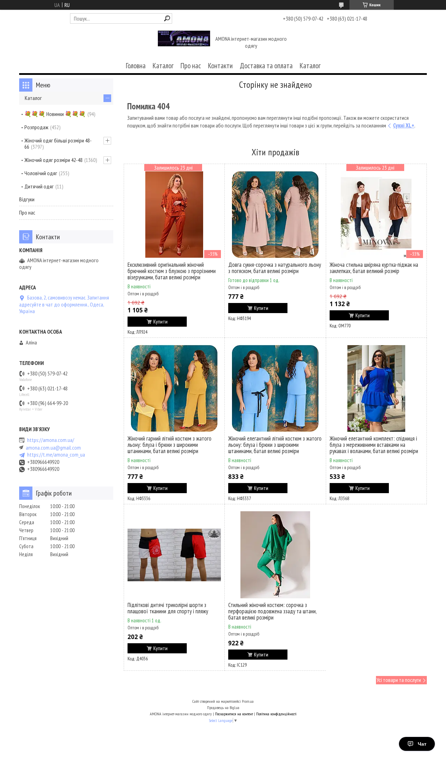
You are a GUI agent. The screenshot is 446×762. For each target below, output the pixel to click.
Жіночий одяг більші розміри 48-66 (58, 143)
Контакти (220, 65)
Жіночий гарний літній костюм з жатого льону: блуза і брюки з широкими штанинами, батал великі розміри (170, 444)
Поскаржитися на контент (234, 713)
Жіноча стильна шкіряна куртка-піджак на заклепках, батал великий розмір (374, 268)
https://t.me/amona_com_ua (56, 454)
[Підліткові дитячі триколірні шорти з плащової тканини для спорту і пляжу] (174, 554)
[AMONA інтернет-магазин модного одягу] (184, 43)
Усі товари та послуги (399, 679)
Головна (136, 65)
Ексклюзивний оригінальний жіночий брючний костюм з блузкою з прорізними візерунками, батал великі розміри (172, 271)
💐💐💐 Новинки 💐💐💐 (55, 113)
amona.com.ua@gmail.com (53, 447)
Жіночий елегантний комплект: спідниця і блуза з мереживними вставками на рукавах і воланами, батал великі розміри (374, 444)
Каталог (163, 65)
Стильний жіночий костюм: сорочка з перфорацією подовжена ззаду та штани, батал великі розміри (272, 611)
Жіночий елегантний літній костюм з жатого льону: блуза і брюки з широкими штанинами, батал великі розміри (275, 444)
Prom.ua (248, 701)
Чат (422, 744)
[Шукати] (167, 18)
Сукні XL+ (403, 125)
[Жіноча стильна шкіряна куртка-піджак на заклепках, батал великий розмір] (376, 214)
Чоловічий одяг (40, 173)
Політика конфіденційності (276, 713)
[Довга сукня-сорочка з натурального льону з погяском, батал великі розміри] (275, 214)
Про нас (190, 65)
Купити (160, 321)
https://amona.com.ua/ (50, 440)
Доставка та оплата (266, 65)
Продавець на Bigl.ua (223, 707)
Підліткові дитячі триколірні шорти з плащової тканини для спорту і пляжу (168, 608)
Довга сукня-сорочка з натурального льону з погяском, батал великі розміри (274, 268)
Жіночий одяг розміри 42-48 (53, 159)
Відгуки (26, 199)
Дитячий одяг (39, 186)
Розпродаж (36, 127)
